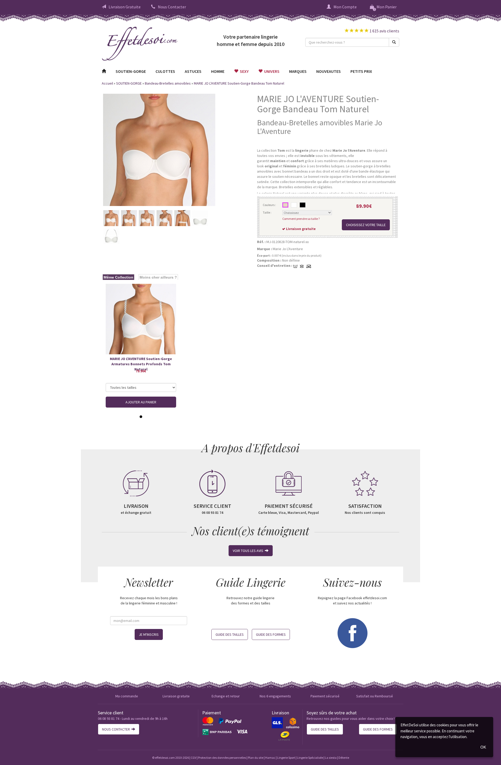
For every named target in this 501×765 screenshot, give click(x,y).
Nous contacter (117, 729)
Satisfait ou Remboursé (374, 696)
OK (483, 747)
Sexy (243, 71)
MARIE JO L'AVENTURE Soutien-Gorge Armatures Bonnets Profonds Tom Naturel (141, 361)
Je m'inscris (149, 634)
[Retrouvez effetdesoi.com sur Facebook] (352, 632)
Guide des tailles (230, 634)
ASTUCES (193, 71)
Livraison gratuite (176, 696)
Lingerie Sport (286, 758)
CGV (193, 758)
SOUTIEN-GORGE (131, 71)
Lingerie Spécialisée (310, 758)
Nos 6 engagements (275, 696)
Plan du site (255, 758)
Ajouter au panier (141, 402)
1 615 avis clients (384, 30)
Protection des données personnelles (222, 758)
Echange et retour (226, 696)
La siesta (331, 758)
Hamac (270, 758)
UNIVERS (271, 71)
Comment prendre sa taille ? (301, 219)
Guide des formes (271, 634)
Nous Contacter (172, 6)
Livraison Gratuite (125, 6)
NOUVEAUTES (328, 71)
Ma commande (126, 696)
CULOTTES (165, 71)
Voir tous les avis (249, 550)
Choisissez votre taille (366, 224)
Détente (343, 758)
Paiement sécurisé (325, 696)
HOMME (217, 71)
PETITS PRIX (361, 71)
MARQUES (298, 71)
